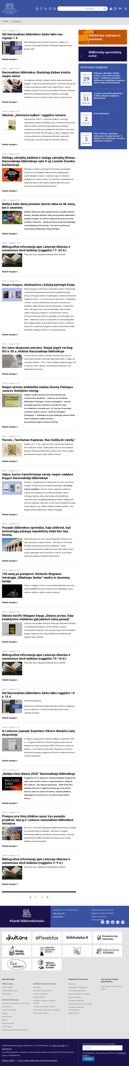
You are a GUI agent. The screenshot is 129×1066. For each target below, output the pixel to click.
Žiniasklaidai (7, 1007)
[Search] (105, 8)
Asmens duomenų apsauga (79, 994)
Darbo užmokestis (40, 994)
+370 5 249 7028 (107, 910)
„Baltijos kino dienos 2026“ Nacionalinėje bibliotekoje (38, 774)
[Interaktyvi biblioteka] (77, 937)
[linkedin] (107, 922)
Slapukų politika (8, 1060)
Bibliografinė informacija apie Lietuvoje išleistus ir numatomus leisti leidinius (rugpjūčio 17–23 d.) (36, 248)
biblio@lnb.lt (7, 1049)
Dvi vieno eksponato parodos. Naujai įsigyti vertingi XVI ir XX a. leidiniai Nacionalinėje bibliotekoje (37, 349)
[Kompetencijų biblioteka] (107, 937)
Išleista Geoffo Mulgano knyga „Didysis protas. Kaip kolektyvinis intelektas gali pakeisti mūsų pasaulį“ (37, 617)
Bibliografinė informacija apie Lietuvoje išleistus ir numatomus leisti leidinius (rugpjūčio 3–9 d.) (36, 861)
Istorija (4, 1020)
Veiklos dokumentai (10, 991)
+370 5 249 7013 (107, 913)
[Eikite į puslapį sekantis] (42, 897)
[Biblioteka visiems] (107, 951)
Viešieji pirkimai (39, 997)
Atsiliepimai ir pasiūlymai (77, 987)
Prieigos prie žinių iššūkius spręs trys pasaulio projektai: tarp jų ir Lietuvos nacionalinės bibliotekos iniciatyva (37, 820)
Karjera (5, 1013)
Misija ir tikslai (7, 987)
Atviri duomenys (74, 997)
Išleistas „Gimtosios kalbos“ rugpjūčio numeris (34, 115)
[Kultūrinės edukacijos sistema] (47, 951)
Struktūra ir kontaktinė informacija (15, 1003)
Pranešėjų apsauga (75, 1001)
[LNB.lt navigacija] (126, 9)
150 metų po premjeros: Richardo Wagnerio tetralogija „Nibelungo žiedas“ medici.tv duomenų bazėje (36, 577)
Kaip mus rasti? (59, 913)
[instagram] (117, 922)
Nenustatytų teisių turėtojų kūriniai (111, 987)
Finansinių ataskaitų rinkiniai (44, 1006)
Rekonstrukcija (8, 1023)
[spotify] (122, 922)
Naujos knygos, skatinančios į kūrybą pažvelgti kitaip (38, 285)
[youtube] (112, 922)
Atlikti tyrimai (73, 1013)
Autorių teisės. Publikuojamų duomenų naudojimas (37, 1060)
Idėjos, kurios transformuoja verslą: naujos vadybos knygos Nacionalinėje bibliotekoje (37, 476)
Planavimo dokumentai (42, 991)
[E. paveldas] (47, 937)
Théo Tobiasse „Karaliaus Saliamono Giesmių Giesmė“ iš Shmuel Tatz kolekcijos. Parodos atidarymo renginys (109, 137)
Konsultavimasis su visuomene (80, 1004)
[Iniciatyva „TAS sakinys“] (16, 964)
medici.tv (35, 589)
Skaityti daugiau (9, 59)
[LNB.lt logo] (9, 9)
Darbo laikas (7, 1026)
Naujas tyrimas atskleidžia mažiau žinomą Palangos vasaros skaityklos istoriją (37, 389)
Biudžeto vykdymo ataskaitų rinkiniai (44, 1002)
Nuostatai (37, 987)
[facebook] (102, 922)
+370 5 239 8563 (97, 920)
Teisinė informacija (9, 1010)
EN (120, 8)
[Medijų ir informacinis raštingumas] (47, 964)
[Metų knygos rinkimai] (77, 951)
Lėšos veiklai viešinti (41, 1013)
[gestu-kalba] (115, 8)
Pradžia (5, 21)
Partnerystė (6, 994)
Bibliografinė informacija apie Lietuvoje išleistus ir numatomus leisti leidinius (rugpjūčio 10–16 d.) (36, 656)
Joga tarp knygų (101, 113)
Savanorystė (7, 1017)
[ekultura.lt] (16, 937)
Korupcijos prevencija (76, 991)
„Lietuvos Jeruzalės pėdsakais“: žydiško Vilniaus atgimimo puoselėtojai (109, 95)
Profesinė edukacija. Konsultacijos (76, 1008)
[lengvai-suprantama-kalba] (111, 8)
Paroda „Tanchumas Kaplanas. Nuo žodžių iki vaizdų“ (38, 440)
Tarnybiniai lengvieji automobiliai (46, 1010)
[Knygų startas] (16, 951)
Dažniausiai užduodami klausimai (15, 1030)
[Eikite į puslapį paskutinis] (47, 897)
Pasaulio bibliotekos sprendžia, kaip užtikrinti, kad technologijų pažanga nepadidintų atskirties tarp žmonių (36, 531)
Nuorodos (72, 984)
